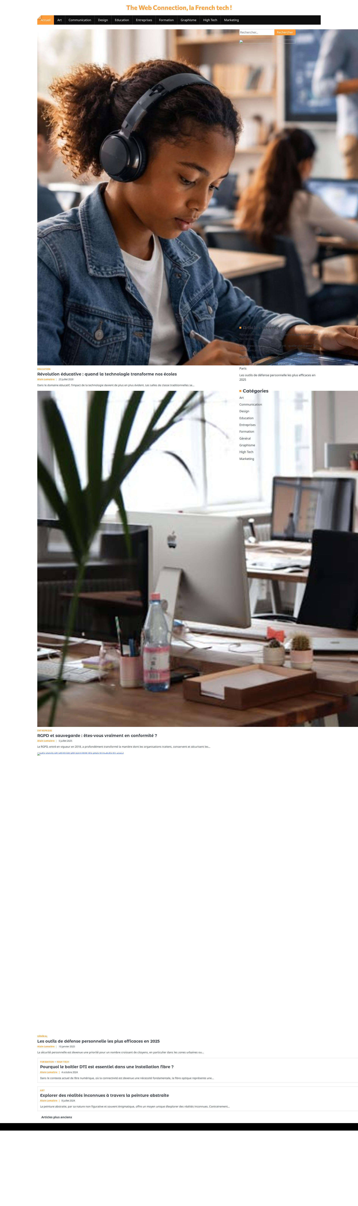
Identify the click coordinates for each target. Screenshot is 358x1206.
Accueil (46, 20)
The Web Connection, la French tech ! (179, 7)
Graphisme (188, 20)
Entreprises (144, 20)
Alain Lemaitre (45, 379)
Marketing (231, 20)
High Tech (210, 20)
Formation (166, 20)
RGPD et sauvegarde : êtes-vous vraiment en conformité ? (97, 735)
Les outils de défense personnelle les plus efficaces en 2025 (98, 1041)
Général (42, 1036)
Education (122, 20)
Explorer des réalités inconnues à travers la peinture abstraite (104, 1095)
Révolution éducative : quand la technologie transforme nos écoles (107, 374)
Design (103, 20)
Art (59, 20)
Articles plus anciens (56, 1117)
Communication (80, 20)
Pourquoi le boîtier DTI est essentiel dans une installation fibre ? (107, 1066)
